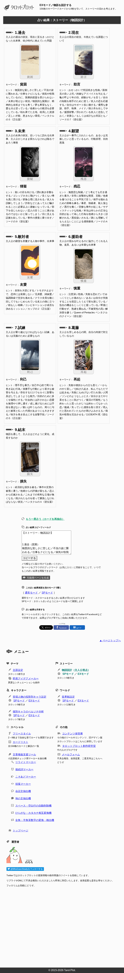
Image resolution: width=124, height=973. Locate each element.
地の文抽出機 (23, 798)
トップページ (20, 830)
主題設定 (18, 670)
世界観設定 (68, 696)
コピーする (29, 558)
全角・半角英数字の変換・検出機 (34, 820)
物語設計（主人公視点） (76, 670)
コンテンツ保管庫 (72, 733)
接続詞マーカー (24, 769)
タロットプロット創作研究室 (79, 746)
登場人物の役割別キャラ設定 (29, 696)
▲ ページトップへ (110, 640)
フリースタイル (22, 733)
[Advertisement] (63, 926)
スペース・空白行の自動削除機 (33, 805)
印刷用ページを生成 (38, 577)
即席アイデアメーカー (26, 678)
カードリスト (20, 742)
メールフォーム (71, 754)
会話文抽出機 (23, 791)
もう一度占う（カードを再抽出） (45, 519)
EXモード (83, 674)
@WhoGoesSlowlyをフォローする (26, 869)
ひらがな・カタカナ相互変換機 (33, 813)
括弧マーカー (23, 784)
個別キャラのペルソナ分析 (28, 711)
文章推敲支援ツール (24, 754)
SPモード (47, 592)
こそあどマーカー (25, 776)
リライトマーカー (25, 762)
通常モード (31, 592)
